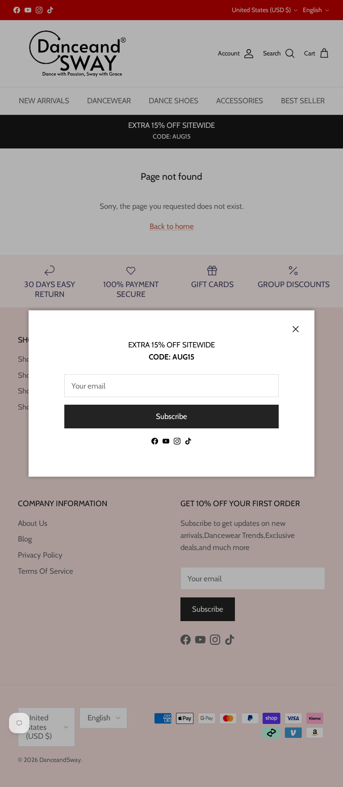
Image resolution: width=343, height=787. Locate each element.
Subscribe (171, 416)
